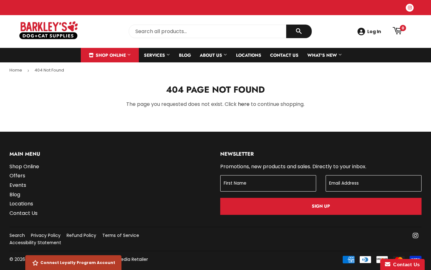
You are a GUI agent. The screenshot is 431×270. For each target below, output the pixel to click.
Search (17, 235)
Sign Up (321, 206)
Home (15, 70)
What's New (322, 55)
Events (17, 185)
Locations (248, 55)
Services (155, 55)
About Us (211, 55)
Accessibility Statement (35, 242)
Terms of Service (120, 235)
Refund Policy (81, 235)
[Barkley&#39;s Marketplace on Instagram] (415, 236)
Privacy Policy (46, 235)
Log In (374, 31)
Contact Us (284, 55)
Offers (17, 175)
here (244, 104)
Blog (185, 55)
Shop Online (110, 55)
